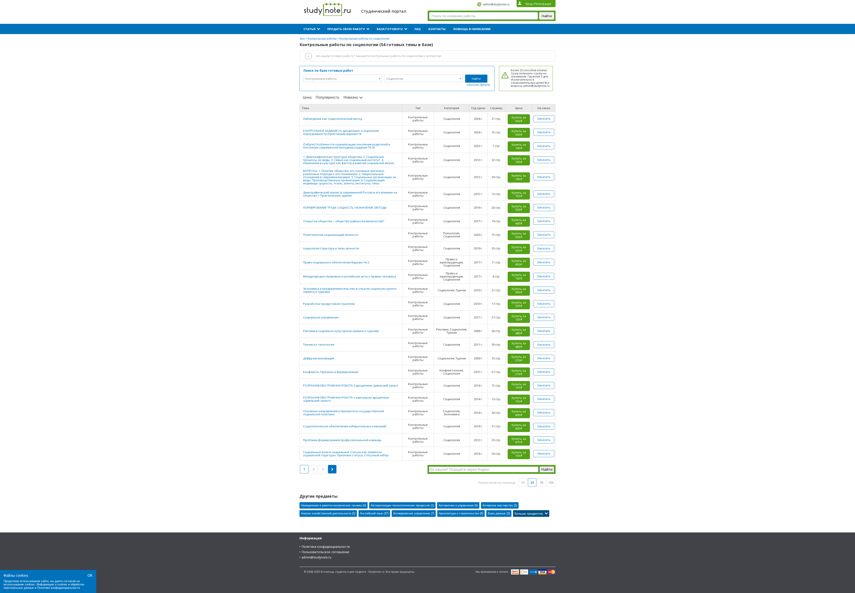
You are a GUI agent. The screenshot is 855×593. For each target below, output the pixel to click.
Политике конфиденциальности (58, 587)
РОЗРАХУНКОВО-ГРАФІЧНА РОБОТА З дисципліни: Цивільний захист (350, 385)
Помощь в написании (472, 29)
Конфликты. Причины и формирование (330, 372)
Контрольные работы (322, 39)
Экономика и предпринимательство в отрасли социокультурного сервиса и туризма (350, 290)
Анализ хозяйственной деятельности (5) (328, 513)
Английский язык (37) (374, 513)
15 (523, 482)
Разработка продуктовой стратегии (329, 304)
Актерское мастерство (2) (499, 505)
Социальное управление (321, 317)
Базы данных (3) (499, 513)
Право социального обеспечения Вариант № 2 (336, 262)
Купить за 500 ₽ (519, 119)
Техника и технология (318, 344)
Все (302, 39)
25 (532, 482)
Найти (476, 79)
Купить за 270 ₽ (519, 358)
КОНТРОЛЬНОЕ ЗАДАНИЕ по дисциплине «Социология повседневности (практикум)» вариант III (341, 132)
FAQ (418, 29)
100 (551, 482)
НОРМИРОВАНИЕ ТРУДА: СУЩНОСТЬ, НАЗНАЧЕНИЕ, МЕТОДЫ (345, 208)
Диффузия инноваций (318, 358)
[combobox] (342, 78)
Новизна (351, 97)
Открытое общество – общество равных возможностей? (343, 221)
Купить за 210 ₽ (519, 372)
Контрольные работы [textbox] (321, 79)
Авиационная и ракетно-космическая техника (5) (333, 505)
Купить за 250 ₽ (519, 249)
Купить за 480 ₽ (519, 331)
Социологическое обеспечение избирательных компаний (344, 426)
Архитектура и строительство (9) (461, 513)
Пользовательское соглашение (325, 552)
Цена (307, 97)
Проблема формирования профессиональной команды (342, 440)
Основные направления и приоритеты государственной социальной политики (343, 412)
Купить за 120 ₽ (519, 318)
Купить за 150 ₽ (519, 194)
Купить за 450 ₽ (519, 262)
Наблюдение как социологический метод (332, 119)
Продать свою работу (346, 29)
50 (541, 482)
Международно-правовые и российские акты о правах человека (349, 276)
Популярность (327, 97)
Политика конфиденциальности (325, 546)
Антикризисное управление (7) (413, 513)
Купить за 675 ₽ (519, 440)
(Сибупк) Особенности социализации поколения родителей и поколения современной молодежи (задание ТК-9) (346, 145)
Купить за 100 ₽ (519, 146)
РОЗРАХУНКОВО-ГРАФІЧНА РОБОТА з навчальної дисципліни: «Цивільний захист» (346, 399)
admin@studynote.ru (496, 4)
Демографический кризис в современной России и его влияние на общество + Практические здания (350, 194)
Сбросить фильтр (478, 85)
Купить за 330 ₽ (519, 304)
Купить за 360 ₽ (519, 290)
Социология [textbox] (394, 79)
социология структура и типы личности (331, 248)
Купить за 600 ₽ (519, 413)
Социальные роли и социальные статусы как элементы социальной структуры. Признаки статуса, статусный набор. (346, 453)
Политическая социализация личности (330, 235)
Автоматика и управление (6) (458, 505)
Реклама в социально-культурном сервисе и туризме (341, 331)
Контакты (437, 29)
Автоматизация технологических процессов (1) (402, 505)
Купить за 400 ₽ (519, 221)
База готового (390, 29)
